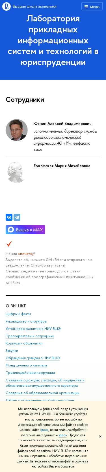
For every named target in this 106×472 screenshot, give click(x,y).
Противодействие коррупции (30, 372)
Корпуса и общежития (24, 343)
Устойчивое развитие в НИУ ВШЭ (33, 328)
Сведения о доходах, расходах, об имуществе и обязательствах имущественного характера (45, 383)
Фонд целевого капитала (26, 365)
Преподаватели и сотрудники (30, 336)
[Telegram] (17, 217)
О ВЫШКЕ (16, 306)
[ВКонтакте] (9, 217)
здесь (44, 430)
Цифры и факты (18, 313)
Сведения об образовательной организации (42, 392)
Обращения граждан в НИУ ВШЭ (33, 357)
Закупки (12, 350)
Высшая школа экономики (35, 6)
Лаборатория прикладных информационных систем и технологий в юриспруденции (53, 40)
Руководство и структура (26, 321)
